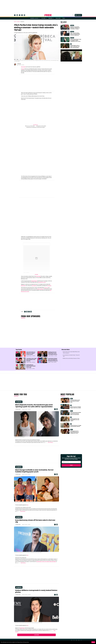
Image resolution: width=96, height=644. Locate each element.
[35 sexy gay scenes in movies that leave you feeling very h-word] (65, 431)
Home (15, 21)
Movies (71, 398)
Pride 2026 (58, 18)
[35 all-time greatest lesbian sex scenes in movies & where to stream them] (65, 412)
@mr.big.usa (35, 124)
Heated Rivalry (22, 627)
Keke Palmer (23, 285)
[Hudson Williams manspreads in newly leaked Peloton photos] (36, 609)
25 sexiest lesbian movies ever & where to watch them (75, 401)
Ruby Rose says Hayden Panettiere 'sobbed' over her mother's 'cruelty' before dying (75, 28)
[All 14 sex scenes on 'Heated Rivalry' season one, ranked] (65, 406)
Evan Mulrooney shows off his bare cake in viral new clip (35, 521)
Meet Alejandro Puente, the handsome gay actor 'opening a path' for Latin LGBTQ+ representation (34, 406)
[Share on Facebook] (25, 311)
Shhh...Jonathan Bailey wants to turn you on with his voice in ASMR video (75, 34)
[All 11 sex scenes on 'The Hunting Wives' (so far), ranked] (65, 418)
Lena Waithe (34, 285)
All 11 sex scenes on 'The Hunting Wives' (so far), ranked (74, 419)
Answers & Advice (34, 18)
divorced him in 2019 (42, 282)
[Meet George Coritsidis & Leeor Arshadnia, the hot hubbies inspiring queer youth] (36, 488)
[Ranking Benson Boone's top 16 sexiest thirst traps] (21, 366)
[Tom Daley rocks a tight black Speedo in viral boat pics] (21, 360)
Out (27, 504)
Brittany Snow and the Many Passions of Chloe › (71, 358)
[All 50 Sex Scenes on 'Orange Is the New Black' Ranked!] (65, 425)
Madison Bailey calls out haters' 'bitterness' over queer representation (75, 46)
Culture (43, 18)
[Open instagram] (22, 15)
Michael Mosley (34, 280)
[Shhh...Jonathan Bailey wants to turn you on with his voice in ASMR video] (65, 33)
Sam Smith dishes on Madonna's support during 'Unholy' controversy (30, 353)
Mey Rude (19, 63)
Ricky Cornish (18, 409)
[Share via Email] (27, 311)
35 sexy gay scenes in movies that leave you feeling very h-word (74, 432)
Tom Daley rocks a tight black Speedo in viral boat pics (31, 359)
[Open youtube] (24, 15)
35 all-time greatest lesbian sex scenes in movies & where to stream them (75, 413)
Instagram (49, 285)
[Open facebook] (15, 15)
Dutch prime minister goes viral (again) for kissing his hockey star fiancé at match (53, 360)
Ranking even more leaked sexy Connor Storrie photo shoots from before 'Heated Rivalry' (52, 354)
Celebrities (22, 21)
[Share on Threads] (29, 311)
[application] (71, 55)
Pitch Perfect (23, 66)
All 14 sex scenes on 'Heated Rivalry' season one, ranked (75, 407)
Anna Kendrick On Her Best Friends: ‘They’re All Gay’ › (71, 356)
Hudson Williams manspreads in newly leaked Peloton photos (36, 591)
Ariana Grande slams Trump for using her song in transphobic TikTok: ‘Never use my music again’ (75, 41)
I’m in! (71, 465)
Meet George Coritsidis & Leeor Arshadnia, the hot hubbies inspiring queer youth (34, 471)
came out (46, 287)
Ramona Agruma (40, 288)
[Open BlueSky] (17, 15)
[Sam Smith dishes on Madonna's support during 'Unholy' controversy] (21, 353)
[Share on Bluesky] (31, 311)
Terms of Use (26, 642)
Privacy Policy (19, 642)
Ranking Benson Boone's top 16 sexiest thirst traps (31, 366)
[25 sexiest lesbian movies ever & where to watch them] (65, 400)
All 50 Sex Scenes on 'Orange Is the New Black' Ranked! (75, 426)
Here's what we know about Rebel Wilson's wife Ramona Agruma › (71, 352)
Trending (50, 18)
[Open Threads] (19, 15)
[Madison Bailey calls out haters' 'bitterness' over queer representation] (65, 45)
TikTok (23, 68)
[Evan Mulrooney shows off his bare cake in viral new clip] (36, 539)
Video (63, 18)
